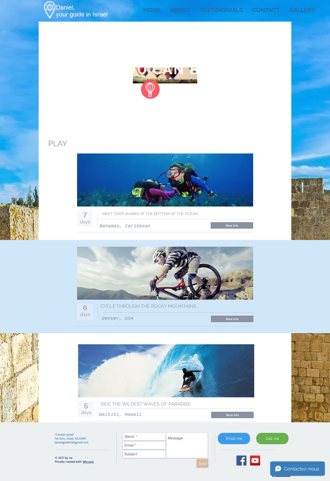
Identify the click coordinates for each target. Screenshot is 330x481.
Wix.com (88, 461)
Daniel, (65, 7)
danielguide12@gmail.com (71, 442)
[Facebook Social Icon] (241, 461)
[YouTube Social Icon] (255, 461)
